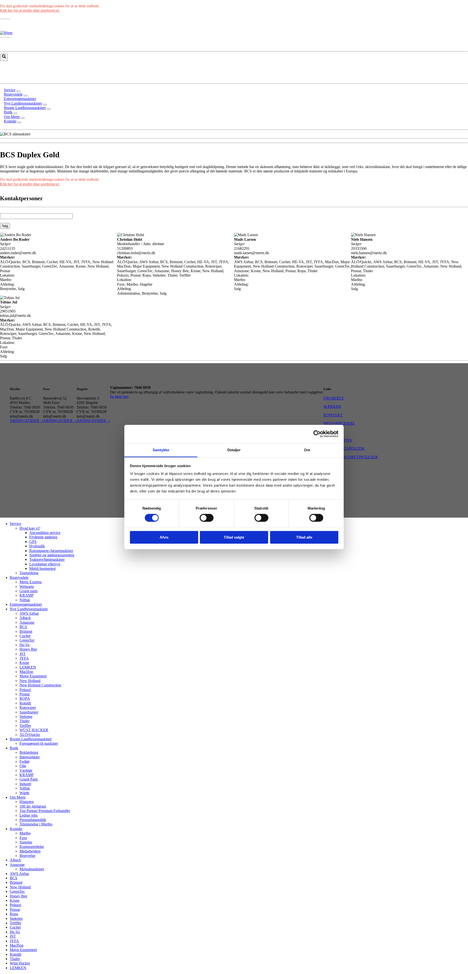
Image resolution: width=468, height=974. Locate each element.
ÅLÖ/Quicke (30, 735)
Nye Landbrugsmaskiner (29, 609)
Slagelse (26, 842)
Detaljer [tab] (234, 450)
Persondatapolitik (33, 820)
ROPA (25, 698)
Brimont (26, 631)
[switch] (207, 518)
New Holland (30, 681)
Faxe (23, 838)
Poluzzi (25, 690)
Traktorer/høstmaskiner (47, 559)
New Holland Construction (40, 685)
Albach (25, 618)
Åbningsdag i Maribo (36, 824)
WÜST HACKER (34, 730)
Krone (24, 663)
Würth (24, 793)
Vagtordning (29, 573)
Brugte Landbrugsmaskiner (31, 739)
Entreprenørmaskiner (26, 604)
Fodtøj (24, 761)
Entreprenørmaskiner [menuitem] (20, 99)
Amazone (27, 622)
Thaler (24, 721)
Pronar (25, 694)
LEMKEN (28, 667)
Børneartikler (30, 757)
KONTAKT (333, 415)
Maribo (25, 833)
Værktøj (26, 770)
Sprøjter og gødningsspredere (51, 555)
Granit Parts (29, 779)
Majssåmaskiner (32, 869)
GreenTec (27, 640)
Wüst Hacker (20, 963)
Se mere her (119, 396)
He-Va (24, 645)
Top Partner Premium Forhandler (45, 811)
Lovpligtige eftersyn (44, 564)
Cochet (25, 636)
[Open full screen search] (4, 57)
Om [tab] (307, 450)
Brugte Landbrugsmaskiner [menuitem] (25, 108)
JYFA (24, 658)
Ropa (14, 914)
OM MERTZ (333, 398)
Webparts (27, 586)
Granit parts (29, 591)
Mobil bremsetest (42, 568)
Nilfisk (25, 600)
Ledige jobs (29, 815)
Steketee (26, 716)
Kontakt (16, 829)
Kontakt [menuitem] (10, 121)
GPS (33, 542)
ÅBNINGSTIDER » (26, 421)
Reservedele (19, 577)
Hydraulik (37, 546)
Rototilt (25, 703)
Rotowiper (28, 707)
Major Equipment (33, 676)
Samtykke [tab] (161, 450)
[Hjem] (6, 33)
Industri (25, 784)
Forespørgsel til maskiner (39, 743)
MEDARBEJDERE (339, 423)
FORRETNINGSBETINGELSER (350, 457)
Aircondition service (44, 533)
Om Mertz (18, 797)
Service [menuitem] (9, 90)
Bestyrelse (27, 856)
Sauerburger (29, 712)
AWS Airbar (29, 613)
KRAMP (27, 595)
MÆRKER (332, 406)
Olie (23, 766)
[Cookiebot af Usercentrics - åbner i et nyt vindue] (317, 434)
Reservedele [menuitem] (13, 94)
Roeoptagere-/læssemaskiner (51, 551)
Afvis (164, 537)
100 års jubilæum (33, 806)
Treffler (25, 725)
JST (23, 654)
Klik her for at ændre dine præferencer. (30, 10)
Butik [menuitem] (8, 112)
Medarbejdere (30, 851)
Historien (27, 802)
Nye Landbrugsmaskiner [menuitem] (23, 103)
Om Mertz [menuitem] (12, 117)
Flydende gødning (43, 537)
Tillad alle (304, 537)
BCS (23, 627)
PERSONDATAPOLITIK (344, 448)
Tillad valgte (234, 537)
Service (15, 524)
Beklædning (29, 752)
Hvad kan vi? (30, 528)
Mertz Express (31, 582)
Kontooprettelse (32, 846)
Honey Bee (28, 649)
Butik (14, 748)
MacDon (26, 672)
